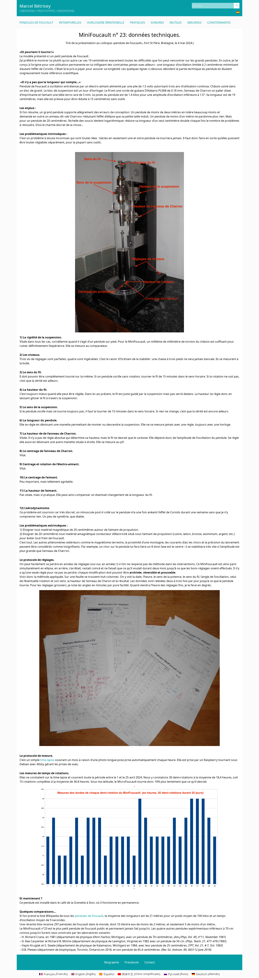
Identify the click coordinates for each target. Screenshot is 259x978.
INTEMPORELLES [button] (70, 22)
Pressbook (132, 962)
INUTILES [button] (175, 22)
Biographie (111, 962)
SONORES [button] (157, 22)
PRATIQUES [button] (137, 22)
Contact (149, 962)
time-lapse (47, 760)
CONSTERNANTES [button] (219, 22)
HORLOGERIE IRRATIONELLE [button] (105, 22)
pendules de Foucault (89, 916)
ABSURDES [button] (194, 22)
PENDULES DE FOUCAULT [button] (36, 22)
